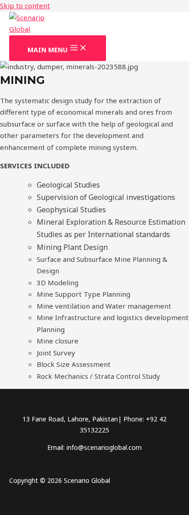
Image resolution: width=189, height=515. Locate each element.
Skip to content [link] (25, 5)
